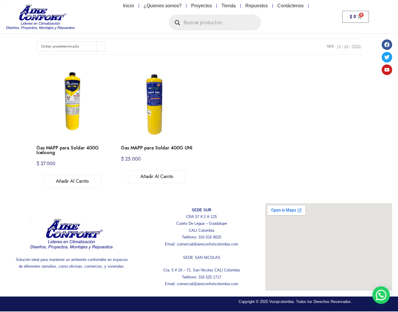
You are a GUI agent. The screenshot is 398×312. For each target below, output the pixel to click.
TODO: (357, 46)
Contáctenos (290, 5)
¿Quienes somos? (163, 5)
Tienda (228, 5)
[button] (381, 295)
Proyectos (201, 5)
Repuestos (256, 5)
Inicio (128, 5)
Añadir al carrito (72, 181)
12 (339, 46)
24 (346, 46)
